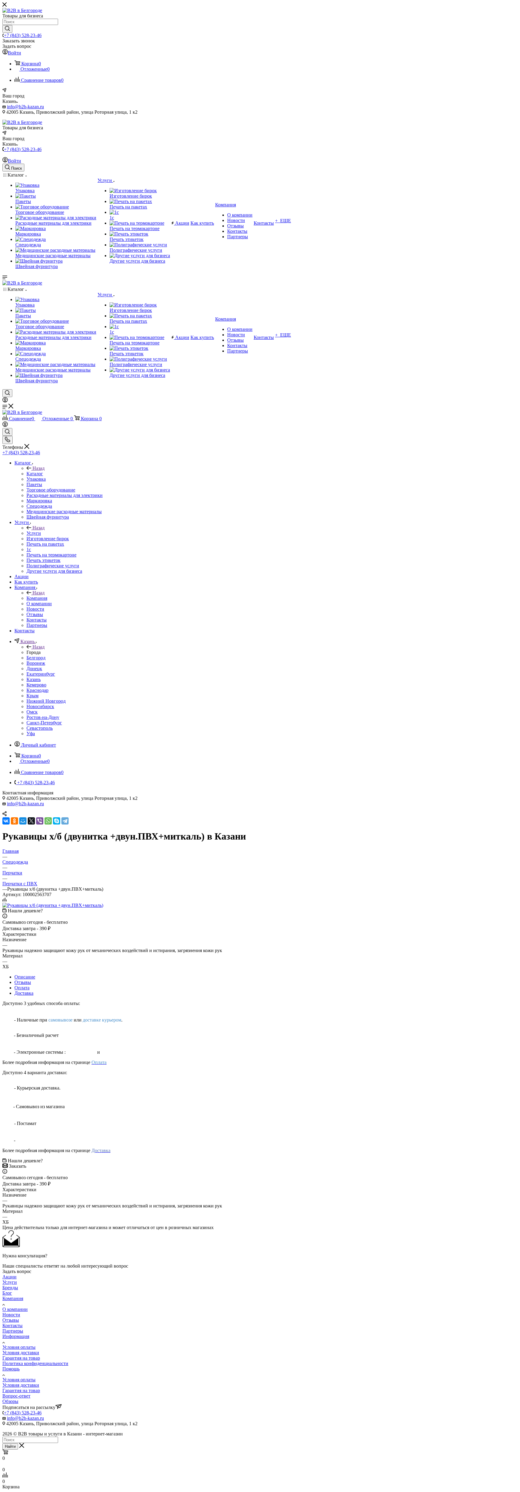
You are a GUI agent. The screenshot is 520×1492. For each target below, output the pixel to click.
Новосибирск (40, 706)
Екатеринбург (40, 674)
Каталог (34, 473)
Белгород (35, 657)
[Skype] (56, 821)
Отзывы (22, 982)
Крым (32, 695)
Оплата (21, 987)
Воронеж (35, 663)
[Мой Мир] (22, 821)
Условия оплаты (19, 1347)
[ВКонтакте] (6, 821)
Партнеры (12, 1330)
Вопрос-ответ (16, 1395)
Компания (36, 598)
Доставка (23, 993)
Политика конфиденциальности (35, 1363)
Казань (33, 679)
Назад (38, 468)
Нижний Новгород (46, 701)
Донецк (34, 668)
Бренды (10, 1287)
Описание (24, 976)
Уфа (30, 733)
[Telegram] (65, 821)
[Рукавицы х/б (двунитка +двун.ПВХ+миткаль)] (52, 905)
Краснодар (37, 690)
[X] (31, 821)
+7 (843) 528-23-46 (23, 35)
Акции (9, 1276)
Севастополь (39, 728)
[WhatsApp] (48, 821)
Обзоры (10, 1401)
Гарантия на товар (21, 1358)
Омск (32, 711)
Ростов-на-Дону (42, 717)
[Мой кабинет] (5, 400)
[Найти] (7, 29)
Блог (7, 1293)
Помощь (11, 1368)
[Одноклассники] (14, 821)
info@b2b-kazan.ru (25, 106)
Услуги (33, 533)
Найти (10, 1446)
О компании (15, 1309)
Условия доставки (20, 1352)
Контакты (12, 1325)
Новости (11, 1314)
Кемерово (36, 684)
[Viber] (39, 821)
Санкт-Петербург (44, 722)
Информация (15, 1336)
